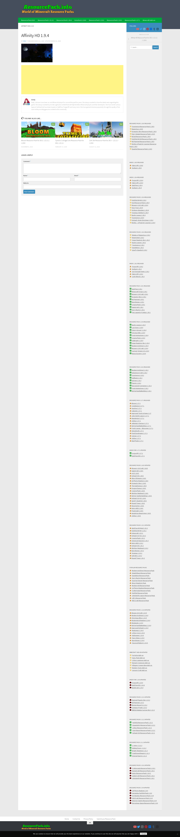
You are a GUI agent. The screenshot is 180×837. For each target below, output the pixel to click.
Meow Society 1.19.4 (139, 354)
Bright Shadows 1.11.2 (140, 751)
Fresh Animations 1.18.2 (140, 388)
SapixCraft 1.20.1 (137, 307)
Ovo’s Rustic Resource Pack (141, 578)
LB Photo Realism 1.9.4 (140, 791)
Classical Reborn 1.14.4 (140, 643)
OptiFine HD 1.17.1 (138, 456)
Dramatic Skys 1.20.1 (139, 297)
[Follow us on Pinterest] (147, 29)
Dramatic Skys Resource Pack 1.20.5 (144, 132)
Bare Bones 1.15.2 (138, 551)
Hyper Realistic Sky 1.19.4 (140, 343)
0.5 (154, 134)
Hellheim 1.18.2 (137, 378)
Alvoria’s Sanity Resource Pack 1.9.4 (144, 801)
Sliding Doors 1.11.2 (139, 748)
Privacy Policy (88, 819)
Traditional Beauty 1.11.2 (141, 753)
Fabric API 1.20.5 (137, 165)
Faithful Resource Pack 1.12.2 (142, 723)
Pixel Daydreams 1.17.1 (140, 433)
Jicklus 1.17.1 (136, 421)
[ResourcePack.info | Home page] (48, 8)
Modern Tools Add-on (139, 668)
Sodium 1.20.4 (137, 188)
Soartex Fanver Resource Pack (142, 581)
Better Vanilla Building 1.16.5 (142, 496)
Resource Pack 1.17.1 (132, 20)
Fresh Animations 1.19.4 (140, 335)
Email (76, 175)
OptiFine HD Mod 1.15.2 (140, 528)
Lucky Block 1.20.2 (138, 277)
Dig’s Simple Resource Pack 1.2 (142, 134)
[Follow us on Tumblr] (154, 29)
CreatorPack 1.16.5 (138, 491)
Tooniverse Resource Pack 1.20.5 (143, 127)
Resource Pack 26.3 (28, 20)
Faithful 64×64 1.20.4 (139, 200)
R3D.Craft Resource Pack (140, 601)
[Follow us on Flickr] (151, 29)
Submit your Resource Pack (106, 819)
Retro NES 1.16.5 (137, 508)
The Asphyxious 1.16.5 (139, 486)
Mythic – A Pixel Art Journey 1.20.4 (143, 223)
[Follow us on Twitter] (141, 29)
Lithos (134, 728)
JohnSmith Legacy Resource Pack (143, 596)
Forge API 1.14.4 (137, 683)
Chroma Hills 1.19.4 (138, 333)
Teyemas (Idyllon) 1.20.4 (140, 213)
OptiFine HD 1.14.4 (138, 685)
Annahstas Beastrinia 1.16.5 (141, 513)
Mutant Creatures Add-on (141, 663)
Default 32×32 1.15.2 (139, 536)
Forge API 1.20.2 (137, 267)
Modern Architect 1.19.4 (140, 346)
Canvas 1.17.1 (136, 436)
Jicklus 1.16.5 (136, 516)
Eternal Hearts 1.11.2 (139, 756)
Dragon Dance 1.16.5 (139, 488)
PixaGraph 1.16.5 (137, 511)
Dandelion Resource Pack (141, 576)
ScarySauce (136, 730)
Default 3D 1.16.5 (138, 476)
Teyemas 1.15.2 (137, 553)
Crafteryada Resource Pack (141, 591)
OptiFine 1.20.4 (137, 185)
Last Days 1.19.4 (137, 328)
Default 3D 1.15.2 (138, 546)
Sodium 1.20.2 (137, 269)
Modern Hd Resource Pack (141, 586)
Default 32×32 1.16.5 (139, 498)
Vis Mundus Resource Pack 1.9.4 (143, 796)
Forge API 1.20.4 (137, 180)
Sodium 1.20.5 (137, 168)
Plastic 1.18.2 (136, 383)
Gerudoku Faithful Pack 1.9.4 (142, 793)
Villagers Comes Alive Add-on (142, 665)
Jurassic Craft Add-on (139, 670)
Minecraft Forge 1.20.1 (139, 292)
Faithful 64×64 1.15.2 (139, 531)
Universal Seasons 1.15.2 (140, 541)
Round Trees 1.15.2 (138, 558)
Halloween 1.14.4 (138, 635)
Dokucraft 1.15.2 (137, 533)
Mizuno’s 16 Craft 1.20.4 (140, 205)
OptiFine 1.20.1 (137, 289)
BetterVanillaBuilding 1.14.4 (141, 625)
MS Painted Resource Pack (141, 142)
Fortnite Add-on (137, 655)
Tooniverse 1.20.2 (138, 245)
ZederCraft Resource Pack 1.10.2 (143, 776)
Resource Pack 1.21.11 (46, 20)
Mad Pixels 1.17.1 (137, 441)
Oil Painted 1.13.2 (138, 703)
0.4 (148, 210)
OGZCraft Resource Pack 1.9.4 (142, 798)
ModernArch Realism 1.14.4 (141, 620)
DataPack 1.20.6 (80, 20)
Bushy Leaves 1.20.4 (138, 215)
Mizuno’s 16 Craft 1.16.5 (140, 468)
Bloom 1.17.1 (136, 403)
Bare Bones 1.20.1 (138, 302)
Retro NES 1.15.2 (137, 543)
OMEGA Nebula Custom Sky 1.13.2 (143, 710)
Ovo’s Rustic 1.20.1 (138, 310)
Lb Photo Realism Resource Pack (143, 588)
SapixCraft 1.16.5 (137, 471)
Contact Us (76, 819)
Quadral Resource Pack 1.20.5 (142, 149)
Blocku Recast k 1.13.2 (139, 705)
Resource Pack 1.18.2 (114, 20)
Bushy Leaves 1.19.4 (138, 325)
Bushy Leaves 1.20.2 (139, 243)
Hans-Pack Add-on (138, 658)
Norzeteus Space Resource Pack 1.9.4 (145, 803)
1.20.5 (152, 142)
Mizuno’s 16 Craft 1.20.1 (140, 294)
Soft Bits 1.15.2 (137, 556)
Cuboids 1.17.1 (137, 411)
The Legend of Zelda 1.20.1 (141, 312)
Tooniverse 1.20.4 (138, 218)
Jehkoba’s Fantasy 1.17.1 (140, 423)
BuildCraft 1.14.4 (137, 688)
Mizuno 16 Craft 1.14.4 (139, 613)
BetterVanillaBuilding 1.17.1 (141, 426)
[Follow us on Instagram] (144, 29)
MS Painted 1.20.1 (138, 299)
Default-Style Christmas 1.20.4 (142, 220)
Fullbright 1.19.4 (137, 341)
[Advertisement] (72, 79)
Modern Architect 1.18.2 (140, 370)
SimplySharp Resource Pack (141, 573)
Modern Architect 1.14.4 (140, 615)
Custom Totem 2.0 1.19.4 (140, 351)
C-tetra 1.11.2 (137, 746)
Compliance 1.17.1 (138, 406)
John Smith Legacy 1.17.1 (140, 416)
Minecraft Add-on (149, 20)
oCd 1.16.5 (135, 473)
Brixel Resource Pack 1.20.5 (141, 137)
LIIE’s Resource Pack (139, 598)
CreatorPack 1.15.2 (138, 538)
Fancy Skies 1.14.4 (138, 638)
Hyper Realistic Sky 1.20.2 (141, 240)
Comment (27, 161)
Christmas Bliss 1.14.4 (139, 618)
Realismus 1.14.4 (138, 630)
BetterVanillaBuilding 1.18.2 (142, 391)
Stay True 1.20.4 (137, 208)
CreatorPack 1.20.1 (138, 305)
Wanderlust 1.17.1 (138, 418)
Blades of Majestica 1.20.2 (141, 235)
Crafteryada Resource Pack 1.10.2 (143, 768)
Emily (24, 41)
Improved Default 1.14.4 (140, 628)
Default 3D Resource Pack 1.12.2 (143, 733)
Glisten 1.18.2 (136, 381)
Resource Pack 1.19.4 (96, 20)
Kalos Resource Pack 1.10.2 (141, 773)
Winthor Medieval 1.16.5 (140, 493)
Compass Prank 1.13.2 (139, 708)
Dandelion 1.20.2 (138, 248)
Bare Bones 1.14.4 (138, 640)
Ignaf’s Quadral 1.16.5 (139, 501)
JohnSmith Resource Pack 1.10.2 (143, 778)
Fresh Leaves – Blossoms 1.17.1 (142, 428)
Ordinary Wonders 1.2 (139, 210)
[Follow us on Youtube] (137, 29)
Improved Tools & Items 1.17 (141, 413)
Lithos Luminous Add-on (140, 660)
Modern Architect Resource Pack (143, 571)
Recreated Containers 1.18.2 (142, 386)
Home (67, 819)
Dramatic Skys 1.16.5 (139, 483)
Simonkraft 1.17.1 (138, 431)
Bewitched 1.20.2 (138, 238)
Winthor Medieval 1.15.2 (140, 548)
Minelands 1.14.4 (137, 623)
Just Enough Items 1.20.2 (140, 272)
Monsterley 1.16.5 (138, 506)
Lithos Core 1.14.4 (138, 633)
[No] (177, 834)
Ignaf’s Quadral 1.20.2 (139, 250)
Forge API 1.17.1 (137, 453)
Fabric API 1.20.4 (137, 183)
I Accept (143, 834)
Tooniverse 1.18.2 (138, 375)
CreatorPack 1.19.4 (138, 338)
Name (25, 175)
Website (26, 183)
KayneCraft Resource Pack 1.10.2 (143, 771)
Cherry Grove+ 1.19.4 (139, 330)
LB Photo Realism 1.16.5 (140, 481)
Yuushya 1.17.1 (137, 408)
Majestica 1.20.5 (137, 129)
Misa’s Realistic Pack (139, 583)
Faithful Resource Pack (140, 593)
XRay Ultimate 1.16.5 (139, 478)
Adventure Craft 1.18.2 (139, 373)
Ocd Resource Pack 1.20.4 (140, 203)
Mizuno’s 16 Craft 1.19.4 (140, 348)
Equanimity (136, 725)
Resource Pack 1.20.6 (64, 20)
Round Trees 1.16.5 (138, 503)
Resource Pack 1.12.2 (148, 725)
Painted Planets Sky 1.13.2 (141, 700)
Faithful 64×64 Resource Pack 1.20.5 (144, 139)
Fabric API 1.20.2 (137, 274)
